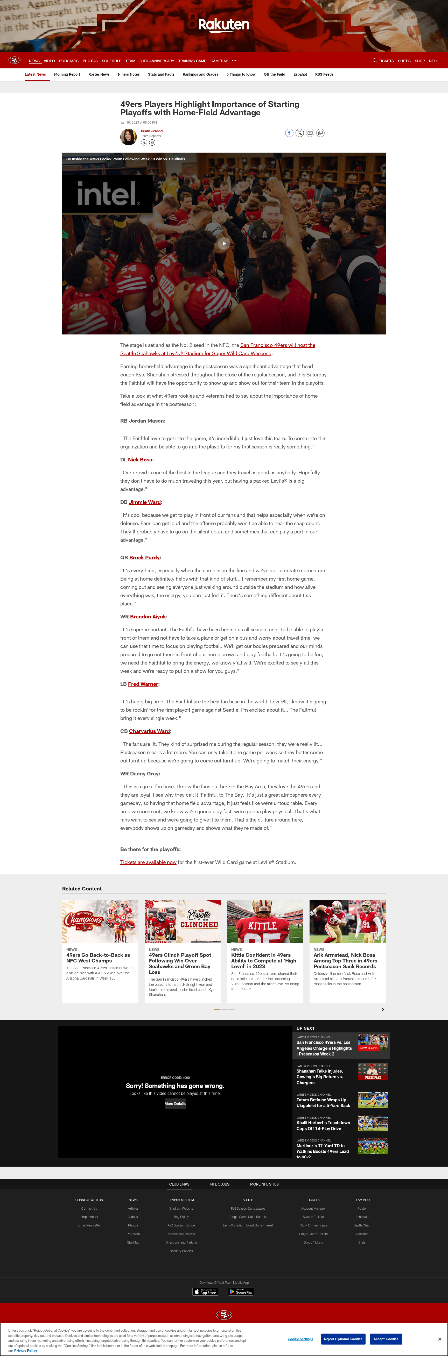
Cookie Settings (300, 1339)
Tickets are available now (148, 862)
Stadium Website (181, 1208)
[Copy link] (320, 133)
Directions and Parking (181, 1242)
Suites (248, 1200)
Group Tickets (313, 1242)
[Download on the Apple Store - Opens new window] (205, 1292)
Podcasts (133, 1234)
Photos (133, 1225)
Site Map (133, 1242)
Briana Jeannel (152, 131)
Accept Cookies (386, 1339)
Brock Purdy (144, 557)
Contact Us (89, 1208)
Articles (133, 1208)
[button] (224, 243)
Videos (133, 1216)
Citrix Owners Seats (313, 1225)
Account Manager (313, 1208)
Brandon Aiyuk (148, 616)
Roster (362, 1208)
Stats (362, 1242)
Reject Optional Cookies (343, 1339)
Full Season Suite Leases (248, 1208)
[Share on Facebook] (289, 135)
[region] (224, 1339)
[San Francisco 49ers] (224, 1316)
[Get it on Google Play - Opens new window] (241, 1294)
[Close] (439, 1339)
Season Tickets (313, 1216)
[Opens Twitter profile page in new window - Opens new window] (144, 142)
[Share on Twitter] (300, 135)
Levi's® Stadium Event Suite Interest (248, 1225)
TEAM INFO (362, 1200)
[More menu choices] (234, 60)
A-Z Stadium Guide (181, 1225)
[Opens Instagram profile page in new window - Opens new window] (152, 142)
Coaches (362, 1234)
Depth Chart (362, 1225)
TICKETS (313, 1200)
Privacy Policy (25, 1350)
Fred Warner (143, 684)
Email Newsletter (89, 1225)
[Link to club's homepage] (14, 60)
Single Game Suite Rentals (248, 1216)
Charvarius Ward (149, 731)
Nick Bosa (140, 459)
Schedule (361, 1216)
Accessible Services (181, 1234)
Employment (89, 1216)
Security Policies (181, 1251)
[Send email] (310, 135)
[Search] (375, 60)
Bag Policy (181, 1216)
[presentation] (384, 1010)
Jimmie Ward (145, 502)
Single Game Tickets (313, 1234)
